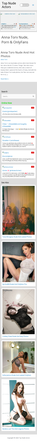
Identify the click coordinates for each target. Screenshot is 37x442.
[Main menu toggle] (33, 5)
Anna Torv (4, 59)
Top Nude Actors (9, 5)
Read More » (5, 79)
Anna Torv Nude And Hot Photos (17, 54)
